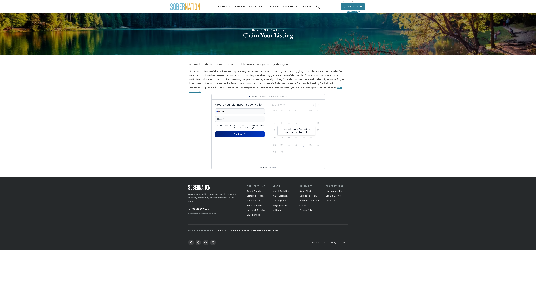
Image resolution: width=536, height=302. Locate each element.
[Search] (318, 6)
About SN (306, 6)
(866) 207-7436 (200, 208)
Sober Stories (290, 6)
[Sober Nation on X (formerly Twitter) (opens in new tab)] (213, 242)
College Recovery (308, 196)
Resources (273, 6)
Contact (303, 205)
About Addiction (281, 191)
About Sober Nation (309, 200)
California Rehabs (256, 196)
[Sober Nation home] (185, 6)
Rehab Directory (255, 191)
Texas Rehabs (254, 200)
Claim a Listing (333, 196)
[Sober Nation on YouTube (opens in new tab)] (205, 242)
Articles (277, 210)
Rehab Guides (256, 6)
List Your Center (334, 191)
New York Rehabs (256, 210)
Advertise (330, 200)
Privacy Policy (306, 210)
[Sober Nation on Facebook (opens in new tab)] (191, 242)
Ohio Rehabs (253, 215)
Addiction (239, 6)
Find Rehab (224, 6)
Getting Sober (280, 200)
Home (255, 30)
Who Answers (353, 12)
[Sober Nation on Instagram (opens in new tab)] (198, 242)
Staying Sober (280, 205)
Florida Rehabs (254, 205)
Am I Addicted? (280, 196)
